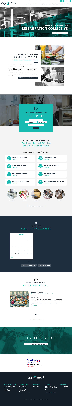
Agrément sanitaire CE (22, 390)
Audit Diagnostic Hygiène (23, 387)
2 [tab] (35, 314)
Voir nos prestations (33, 77)
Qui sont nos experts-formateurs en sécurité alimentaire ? (36, 344)
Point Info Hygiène (36, 386)
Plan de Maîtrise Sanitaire (23, 386)
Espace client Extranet (36, 387)
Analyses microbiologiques (23, 389)
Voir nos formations (23, 77)
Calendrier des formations (8, 387)
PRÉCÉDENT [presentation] (1, 24)
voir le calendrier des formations (60, 32)
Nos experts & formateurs (37, 389)
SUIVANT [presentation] (71, 24)
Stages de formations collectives (9, 386)
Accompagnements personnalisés (24, 392)
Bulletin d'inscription (7, 390)
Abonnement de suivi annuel (23, 391)
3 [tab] (36, 314)
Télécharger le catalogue (8, 389)
